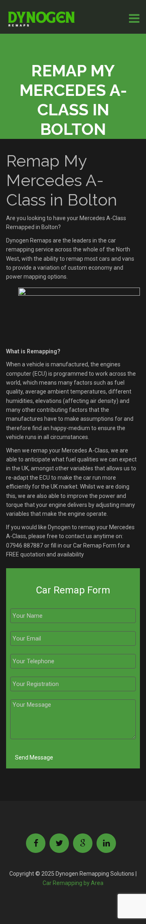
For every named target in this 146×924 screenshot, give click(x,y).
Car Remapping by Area (73, 883)
